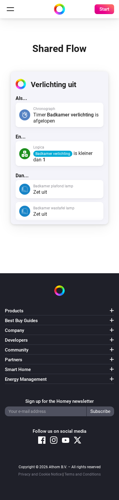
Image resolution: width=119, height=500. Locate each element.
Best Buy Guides (21, 320)
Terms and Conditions (82, 474)
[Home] (59, 9)
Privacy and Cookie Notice (40, 474)
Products (14, 311)
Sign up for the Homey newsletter (59, 401)
